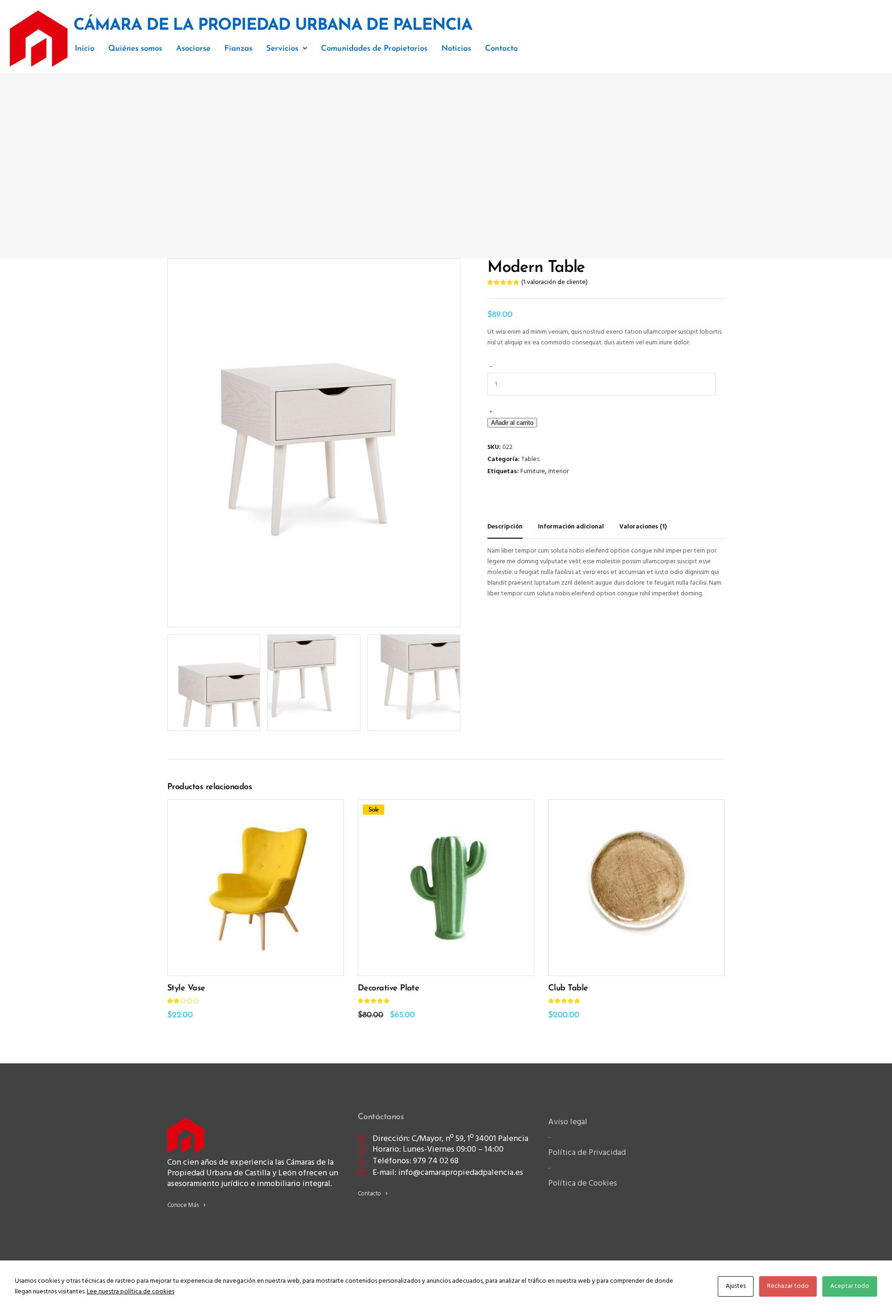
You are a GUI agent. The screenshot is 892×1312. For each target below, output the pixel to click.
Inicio (84, 49)
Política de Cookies (582, 1183)
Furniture (532, 471)
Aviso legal (567, 1122)
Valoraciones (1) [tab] (643, 526)
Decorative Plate (388, 988)
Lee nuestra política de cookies (130, 1291)
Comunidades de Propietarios (374, 49)
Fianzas (238, 49)
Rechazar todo (788, 1286)
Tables (530, 459)
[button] (286, 48)
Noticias (456, 49)
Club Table (568, 988)
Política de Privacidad (587, 1153)
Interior (558, 471)
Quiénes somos (135, 49)
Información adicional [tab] (571, 526)
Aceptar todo (849, 1286)
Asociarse (193, 49)
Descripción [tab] (505, 526)
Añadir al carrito (512, 422)
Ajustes (736, 1286)
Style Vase (186, 988)
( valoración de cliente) (554, 282)
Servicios (282, 49)
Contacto (501, 49)
